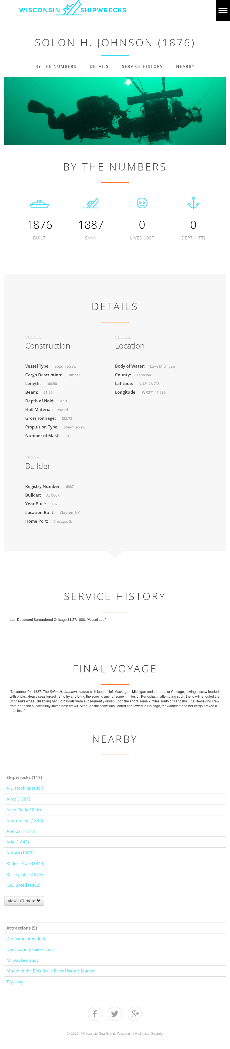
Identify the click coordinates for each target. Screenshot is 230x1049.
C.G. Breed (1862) (23, 885)
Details (99, 66)
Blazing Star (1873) (24, 874)
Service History (142, 66)
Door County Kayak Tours (30, 949)
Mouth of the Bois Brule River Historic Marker (50, 971)
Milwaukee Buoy (22, 960)
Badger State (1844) (25, 863)
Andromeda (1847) (24, 820)
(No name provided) (25, 938)
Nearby (185, 66)
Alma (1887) (18, 799)
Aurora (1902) (19, 853)
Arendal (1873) (20, 831)
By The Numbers (56, 66)
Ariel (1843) (17, 842)
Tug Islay (14, 982)
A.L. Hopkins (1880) (25, 788)
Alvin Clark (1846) (23, 809)
